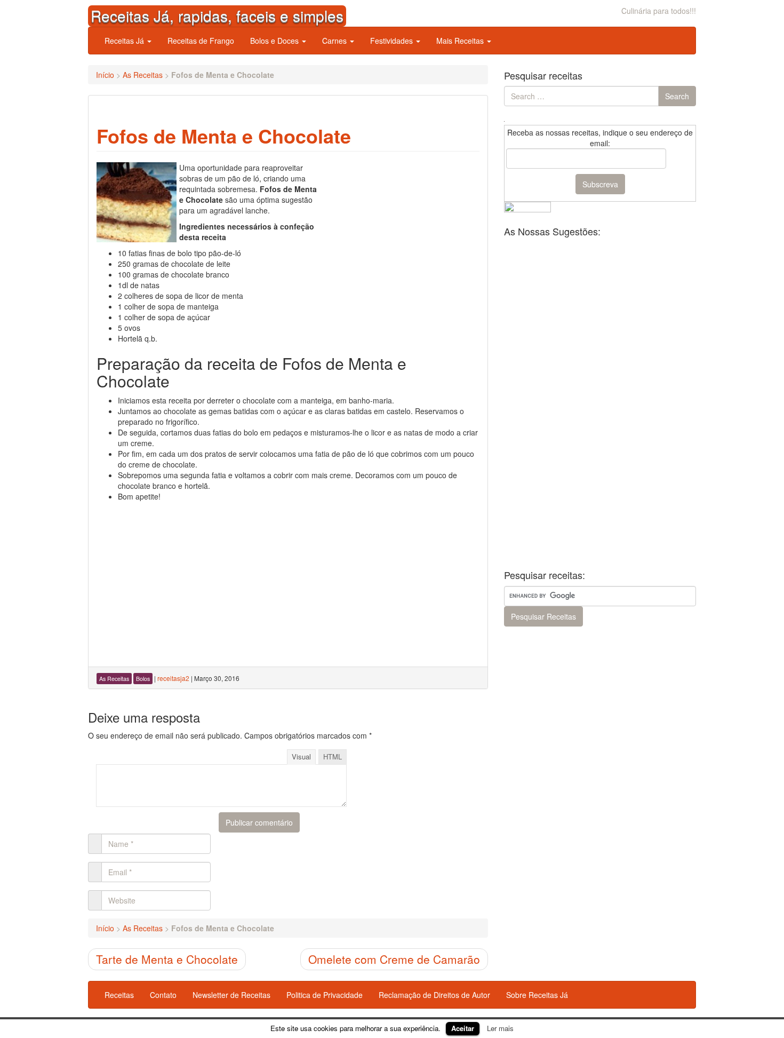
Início (105, 74)
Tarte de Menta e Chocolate (167, 959)
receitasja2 (173, 678)
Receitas (119, 994)
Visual (301, 756)
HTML (332, 756)
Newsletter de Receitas (231, 994)
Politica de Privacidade (324, 994)
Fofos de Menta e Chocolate (224, 135)
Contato (163, 994)
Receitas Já (125, 40)
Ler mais (500, 1028)
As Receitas (143, 74)
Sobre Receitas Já (537, 994)
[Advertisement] (399, 229)
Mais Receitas (461, 40)
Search (677, 96)
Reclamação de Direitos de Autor (434, 994)
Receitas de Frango (200, 40)
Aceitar (462, 1028)
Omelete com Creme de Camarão (394, 959)
